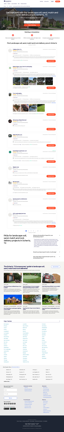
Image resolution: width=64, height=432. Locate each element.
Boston (24, 329)
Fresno (5, 329)
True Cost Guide (46, 389)
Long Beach (6, 331)
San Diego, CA (9, 379)
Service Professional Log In (29, 401)
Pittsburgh (44, 329)
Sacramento (6, 336)
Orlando (5, 354)
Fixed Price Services (28, 390)
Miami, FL (48, 372)
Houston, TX (21, 372)
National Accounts (28, 407)
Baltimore (25, 327)
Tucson (5, 327)
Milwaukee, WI (9, 374)
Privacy (26, 424)
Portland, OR (22, 376)
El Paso (43, 340)
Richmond (44, 351)
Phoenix (5, 325)
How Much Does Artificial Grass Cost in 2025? (12, 287)
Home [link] (5, 6)
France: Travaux (19, 421)
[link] (32, 50)
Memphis (44, 333)
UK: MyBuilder (45, 421)
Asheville (24, 347)
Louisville (25, 324)
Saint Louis (25, 340)
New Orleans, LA (36, 374)
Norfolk (43, 349)
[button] (17, 81)
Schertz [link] (10, 6)
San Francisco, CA (23, 379)
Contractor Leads (28, 406)
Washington (6, 347)
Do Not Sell (33, 424)
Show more (54, 102)
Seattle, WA (35, 379)
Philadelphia (44, 327)
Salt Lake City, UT (36, 376)
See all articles (56, 266)
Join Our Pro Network (28, 402)
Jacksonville (6, 351)
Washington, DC (49, 379)
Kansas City (25, 338)
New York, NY (48, 374)
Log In (52, 1)
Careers (44, 404)
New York (25, 345)
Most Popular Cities (7, 367)
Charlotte (25, 349)
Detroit (24, 331)
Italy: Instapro (32, 421)
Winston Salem (26, 354)
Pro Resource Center (28, 404)
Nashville (44, 334)
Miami (5, 352)
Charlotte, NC (22, 369)
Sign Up (57, 1)
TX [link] (7, 6)
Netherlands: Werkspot (38, 421)
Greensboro (25, 351)
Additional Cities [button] (6, 381)
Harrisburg (44, 325)
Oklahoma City (26, 361)
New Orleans (25, 325)
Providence (44, 331)
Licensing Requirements (47, 397)
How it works (45, 401)
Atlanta (5, 358)
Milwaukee (44, 358)
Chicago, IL (35, 369)
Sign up (10, 398)
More (19, 3)
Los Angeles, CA (36, 372)
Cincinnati (25, 356)
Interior (5, 3)
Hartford (5, 345)
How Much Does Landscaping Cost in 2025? (51, 309)
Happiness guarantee (47, 410)
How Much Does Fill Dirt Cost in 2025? (51, 286)
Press (44, 406)
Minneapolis (25, 334)
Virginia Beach (45, 352)
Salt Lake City (45, 347)
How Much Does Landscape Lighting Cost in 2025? (12, 309)
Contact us (45, 409)
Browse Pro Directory (28, 389)
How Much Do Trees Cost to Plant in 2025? (31, 309)
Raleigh (24, 352)
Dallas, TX (48, 369)
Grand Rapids (25, 333)
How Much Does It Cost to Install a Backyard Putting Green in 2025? (31, 287)
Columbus (25, 360)
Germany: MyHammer (26, 421)
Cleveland (25, 358)
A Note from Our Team (47, 395)
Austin (43, 336)
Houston (43, 343)
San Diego (6, 338)
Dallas (43, 338)
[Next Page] (40, 231)
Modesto (5, 334)
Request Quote (51, 61)
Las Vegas (25, 342)
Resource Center (46, 390)
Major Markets (8, 321)
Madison (43, 356)
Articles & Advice (23, 3)
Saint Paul (25, 336)
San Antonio (44, 345)
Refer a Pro (45, 392)
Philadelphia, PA (9, 376)
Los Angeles (6, 333)
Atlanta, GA (8, 369)
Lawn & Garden (14, 3)
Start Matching (32, 25)
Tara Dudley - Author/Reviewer (10, 306)
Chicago (5, 360)
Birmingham (6, 324)
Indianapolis (6, 361)
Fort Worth (44, 342)
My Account (45, 387)
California (29, 424)
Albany (24, 343)
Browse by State (15, 367)
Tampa (5, 356)
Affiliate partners (46, 412)
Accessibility (37, 424)
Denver (5, 343)
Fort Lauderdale (7, 349)
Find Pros (26, 387)
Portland (44, 324)
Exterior (9, 3)
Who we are (45, 402)
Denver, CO (8, 372)
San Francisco (7, 340)
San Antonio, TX (49, 376)
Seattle (43, 354)
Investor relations (46, 407)
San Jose (5, 342)
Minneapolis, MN (22, 374)
